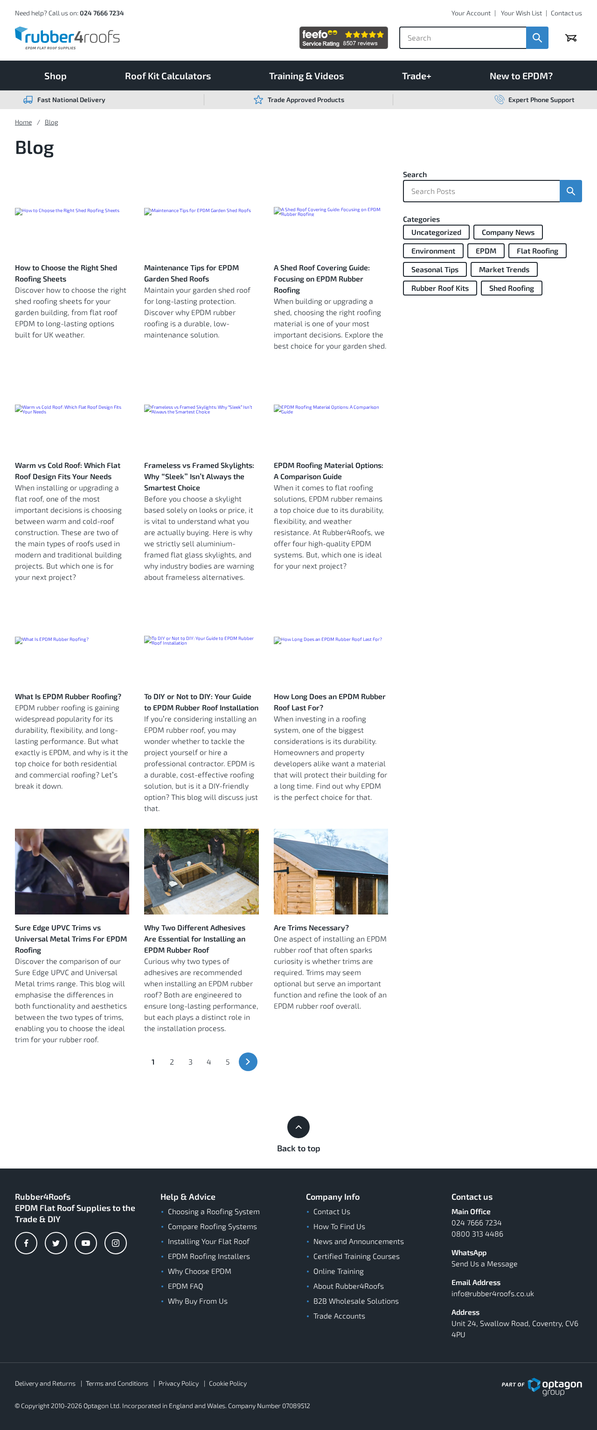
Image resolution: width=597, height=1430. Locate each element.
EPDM (486, 250)
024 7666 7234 (102, 13)
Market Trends (504, 269)
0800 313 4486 (477, 1233)
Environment (433, 250)
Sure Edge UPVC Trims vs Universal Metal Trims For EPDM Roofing (71, 938)
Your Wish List (521, 13)
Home (23, 122)
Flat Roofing (537, 250)
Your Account (471, 13)
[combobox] (462, 38)
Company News (508, 231)
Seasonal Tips (434, 269)
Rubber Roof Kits (440, 287)
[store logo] (67, 37)
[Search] (537, 38)
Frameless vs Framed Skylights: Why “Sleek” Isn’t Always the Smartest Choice (199, 476)
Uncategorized (436, 231)
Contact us (566, 13)
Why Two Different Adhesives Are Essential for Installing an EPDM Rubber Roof (194, 938)
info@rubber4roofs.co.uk (492, 1293)
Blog (51, 122)
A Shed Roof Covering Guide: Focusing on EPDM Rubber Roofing (322, 278)
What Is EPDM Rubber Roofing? (68, 696)
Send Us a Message (484, 1263)
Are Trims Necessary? (311, 927)
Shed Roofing (511, 287)
